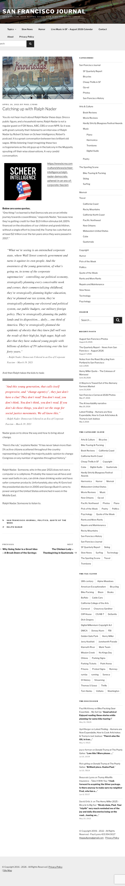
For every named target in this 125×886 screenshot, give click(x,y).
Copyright (84, 250)
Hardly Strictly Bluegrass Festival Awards (102, 123)
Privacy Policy (26, 36)
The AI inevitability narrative (92, 403)
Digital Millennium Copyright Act (96, 625)
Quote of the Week (88, 273)
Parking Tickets (88, 663)
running (95, 674)
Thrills (104, 685)
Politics (43, 520)
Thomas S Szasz (89, 685)
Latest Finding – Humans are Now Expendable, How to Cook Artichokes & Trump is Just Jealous (98, 415)
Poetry (86, 159)
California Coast (90, 204)
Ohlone (84, 658)
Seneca (106, 674)
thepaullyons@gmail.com (91, 837)
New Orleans (89, 225)
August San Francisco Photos (93, 339)
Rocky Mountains (91, 209)
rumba (84, 674)
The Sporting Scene (88, 167)
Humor (41, 29)
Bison (100, 592)
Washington (113, 691)
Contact (103, 29)
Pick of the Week (87, 261)
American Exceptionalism (93, 586)
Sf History (85, 680)
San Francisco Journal (44, 11)
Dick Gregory (87, 619)
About (10, 36)
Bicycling (114, 586)
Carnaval (85, 608)
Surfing (86, 184)
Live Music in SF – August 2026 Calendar (72, 29)
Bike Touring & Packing (94, 173)
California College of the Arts (95, 603)
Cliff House (86, 614)
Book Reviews (90, 112)
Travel (82, 198)
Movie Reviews (90, 118)
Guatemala (88, 241)
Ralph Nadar (15, 527)
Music (86, 128)
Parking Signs (98, 658)
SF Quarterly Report (92, 71)
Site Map (7, 870)
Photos (86, 92)
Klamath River (88, 647)
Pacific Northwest (92, 220)
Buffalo (84, 597)
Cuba (85, 236)
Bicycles (87, 76)
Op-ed (86, 87)
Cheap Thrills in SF (92, 82)
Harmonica (92, 140)
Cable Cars (97, 597)
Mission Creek (88, 652)
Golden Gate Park (89, 636)
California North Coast (94, 214)
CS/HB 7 (100, 614)
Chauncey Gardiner (103, 608)
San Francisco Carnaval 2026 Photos (97, 395)
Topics (10, 29)
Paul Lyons (31, 104)
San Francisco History (93, 98)
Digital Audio (93, 150)
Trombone (92, 145)
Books (110, 592)
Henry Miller (108, 636)
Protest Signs (98, 669)
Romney (113, 669)
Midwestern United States (95, 231)
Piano (89, 134)
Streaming (99, 680)
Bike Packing (87, 592)
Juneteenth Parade (107, 641)
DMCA (84, 630)
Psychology (85, 301)
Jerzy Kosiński (88, 641)
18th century (87, 581)
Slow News (27, 29)
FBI (109, 630)
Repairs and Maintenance (91, 284)
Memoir (83, 192)
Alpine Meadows (105, 581)
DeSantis (112, 614)
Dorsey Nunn (97, 630)
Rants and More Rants (90, 278)
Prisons (84, 669)
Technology (85, 295)
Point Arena (106, 663)
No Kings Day (105, 652)
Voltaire (100, 691)
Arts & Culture (86, 106)
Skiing (86, 178)
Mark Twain (104, 647)
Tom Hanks (86, 691)
